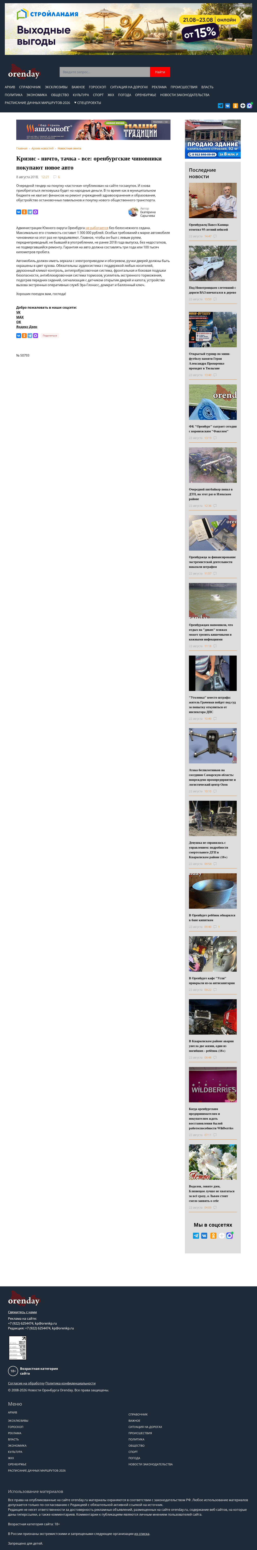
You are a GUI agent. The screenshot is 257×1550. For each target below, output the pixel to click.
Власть (207, 87)
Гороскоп (97, 87)
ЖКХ (111, 95)
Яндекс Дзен (26, 327)
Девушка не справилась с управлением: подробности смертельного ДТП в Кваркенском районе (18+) (208, 849)
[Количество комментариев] (219, 236)
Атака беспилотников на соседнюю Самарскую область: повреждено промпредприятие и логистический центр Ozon (212, 777)
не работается (97, 228)
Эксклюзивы (56, 87)
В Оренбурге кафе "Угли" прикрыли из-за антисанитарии (212, 980)
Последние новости (202, 173)
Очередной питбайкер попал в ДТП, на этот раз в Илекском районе (211, 494)
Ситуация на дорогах (129, 87)
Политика (13, 95)
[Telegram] (30, 212)
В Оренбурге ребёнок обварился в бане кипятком (212, 917)
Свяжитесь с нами (22, 1312)
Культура (81, 95)
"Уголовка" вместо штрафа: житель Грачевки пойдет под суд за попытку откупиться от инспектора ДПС (212, 704)
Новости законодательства (184, 95)
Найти (160, 72)
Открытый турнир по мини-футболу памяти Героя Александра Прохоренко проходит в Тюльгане (209, 360)
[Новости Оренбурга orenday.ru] (24, 72)
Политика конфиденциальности (70, 1383)
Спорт (98, 95)
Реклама (159, 87)
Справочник (30, 87)
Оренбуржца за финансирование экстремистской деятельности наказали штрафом (212, 562)
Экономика (37, 95)
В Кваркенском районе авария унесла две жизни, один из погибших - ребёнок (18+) (211, 1046)
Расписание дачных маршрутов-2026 (37, 103)
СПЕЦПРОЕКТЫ (89, 103)
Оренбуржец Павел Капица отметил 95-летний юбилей (208, 227)
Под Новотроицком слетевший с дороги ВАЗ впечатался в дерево (212, 290)
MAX (20, 317)
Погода (124, 95)
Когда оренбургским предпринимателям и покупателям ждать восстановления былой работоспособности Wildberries (211, 1118)
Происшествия (184, 87)
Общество (60, 95)
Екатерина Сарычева (148, 214)
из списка (141, 1533)
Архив (10, 87)
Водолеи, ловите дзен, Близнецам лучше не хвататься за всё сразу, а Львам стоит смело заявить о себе (212, 1193)
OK (18, 322)
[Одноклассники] (24, 212)
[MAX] (35, 212)
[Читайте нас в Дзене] (243, 105)
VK (18, 312)
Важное (78, 87)
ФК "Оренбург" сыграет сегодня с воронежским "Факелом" (213, 428)
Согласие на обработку (26, 1383)
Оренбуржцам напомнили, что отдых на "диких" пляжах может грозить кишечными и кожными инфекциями (211, 631)
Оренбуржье (145, 95)
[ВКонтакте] (18, 212)
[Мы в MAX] (249, 105)
